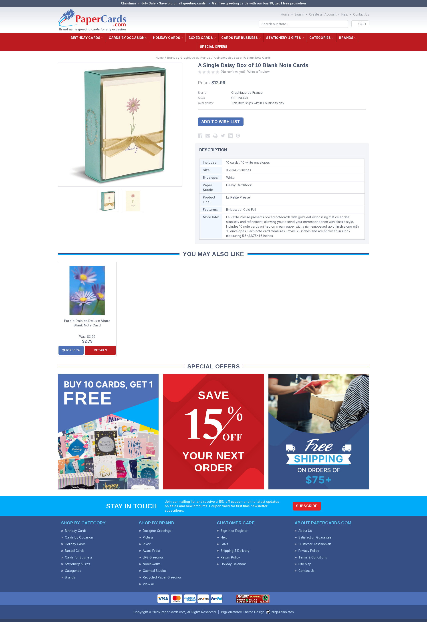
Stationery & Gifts (283, 38)
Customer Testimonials (314, 544)
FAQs (224, 544)
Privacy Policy (308, 550)
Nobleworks (152, 564)
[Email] (207, 136)
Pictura (148, 537)
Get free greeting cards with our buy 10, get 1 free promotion (259, 3)
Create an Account (322, 14)
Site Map (304, 564)
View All (148, 584)
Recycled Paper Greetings (162, 577)
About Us (305, 531)
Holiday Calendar (233, 564)
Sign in (299, 14)
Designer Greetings (157, 531)
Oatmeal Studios (155, 570)
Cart (362, 24)
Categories (320, 38)
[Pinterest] (238, 136)
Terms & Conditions (312, 557)
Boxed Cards (201, 38)
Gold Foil (249, 209)
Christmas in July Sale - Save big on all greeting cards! (164, 3)
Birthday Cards (85, 38)
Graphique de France (247, 92)
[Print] (215, 136)
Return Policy (230, 557)
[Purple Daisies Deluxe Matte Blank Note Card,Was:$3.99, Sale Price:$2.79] (87, 290)
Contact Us (361, 14)
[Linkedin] (230, 136)
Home (285, 14)
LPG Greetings (153, 557)
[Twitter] (223, 136)
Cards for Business (239, 38)
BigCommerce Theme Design (242, 612)
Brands (346, 38)
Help (344, 14)
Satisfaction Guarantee (315, 537)
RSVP (147, 544)
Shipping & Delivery (235, 550)
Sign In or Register (234, 531)
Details (100, 350)
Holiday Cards (166, 38)
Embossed (234, 209)
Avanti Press (152, 550)
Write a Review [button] (258, 72)
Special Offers (214, 46)
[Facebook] (200, 136)
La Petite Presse (238, 197)
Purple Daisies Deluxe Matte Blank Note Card (87, 323)
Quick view (71, 350)
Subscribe (307, 506)
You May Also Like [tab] (213, 254)
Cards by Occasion (127, 38)
